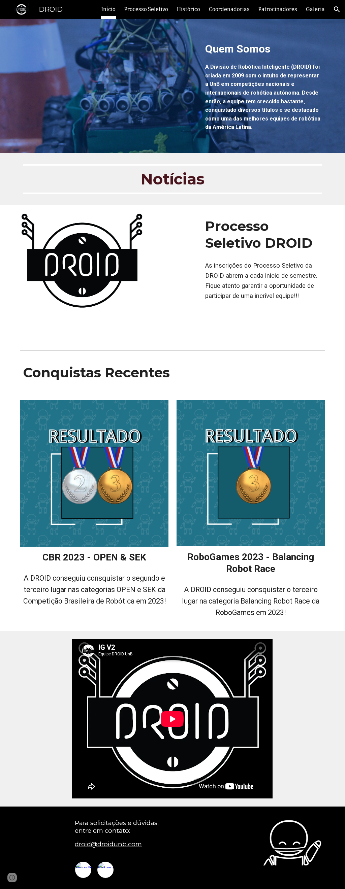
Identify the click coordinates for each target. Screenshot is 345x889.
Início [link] (108, 9)
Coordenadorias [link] (229, 9)
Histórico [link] (188, 9)
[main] (263, 86)
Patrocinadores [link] (277, 9)
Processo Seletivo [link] (146, 9)
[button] (337, 9)
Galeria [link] (315, 9)
